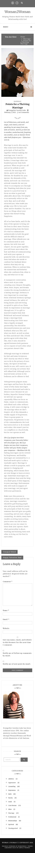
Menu (5, 27)
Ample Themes (24, 847)
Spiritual (11, 824)
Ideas (10, 809)
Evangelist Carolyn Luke (17, 110)
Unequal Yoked (9, 552)
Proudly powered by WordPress (14, 846)
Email (6, 619)
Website (6, 628)
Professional (12, 817)
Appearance (12, 782)
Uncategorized (13, 828)
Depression (12, 790)
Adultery (11, 779)
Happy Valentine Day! (12, 557)
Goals (10, 801)
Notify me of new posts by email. (17, 664)
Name (6, 610)
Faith (9, 794)
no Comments (23, 112)
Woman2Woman (18, 12)
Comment (7, 581)
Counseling (11, 786)
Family (10, 798)
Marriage (17, 101)
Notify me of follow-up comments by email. (17, 654)
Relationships (12, 820)
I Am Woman (12, 805)
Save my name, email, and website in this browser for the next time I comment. (17, 642)
